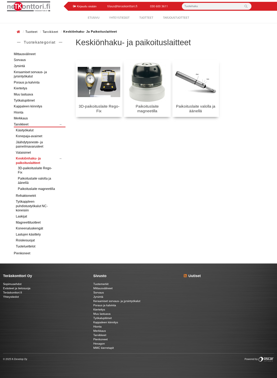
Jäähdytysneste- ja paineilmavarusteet (29, 144)
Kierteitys (20, 88)
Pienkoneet (22, 253)
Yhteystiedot (11, 296)
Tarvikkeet (51, 31)
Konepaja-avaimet (29, 136)
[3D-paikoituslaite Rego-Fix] (99, 82)
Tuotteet (146, 17)
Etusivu (93, 17)
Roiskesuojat (25, 240)
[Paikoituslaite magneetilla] (147, 82)
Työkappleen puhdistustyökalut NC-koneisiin (32, 206)
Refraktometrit (26, 195)
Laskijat (21, 216)
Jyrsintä (19, 66)
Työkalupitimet (24, 100)
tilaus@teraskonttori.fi (122, 6)
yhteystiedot (119, 17)
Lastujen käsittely (28, 234)
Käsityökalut (24, 130)
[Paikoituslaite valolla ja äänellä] (195, 82)
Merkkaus (21, 118)
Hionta (18, 112)
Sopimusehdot (12, 284)
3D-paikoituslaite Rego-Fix (35, 170)
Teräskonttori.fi (12, 292)
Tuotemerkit (100, 284)
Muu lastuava (23, 94)
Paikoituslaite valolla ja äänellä (34, 181)
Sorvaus (20, 60)
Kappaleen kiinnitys (28, 106)
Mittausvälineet (24, 54)
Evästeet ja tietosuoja (16, 288)
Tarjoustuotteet (176, 17)
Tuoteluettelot (25, 246)
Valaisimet (23, 152)
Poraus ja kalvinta (27, 82)
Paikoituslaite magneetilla (36, 189)
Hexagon (99, 343)
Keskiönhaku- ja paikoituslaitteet (28, 161)
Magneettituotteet (28, 222)
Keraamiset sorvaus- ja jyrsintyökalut (30, 74)
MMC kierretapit (103, 347)
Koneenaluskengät (29, 228)
